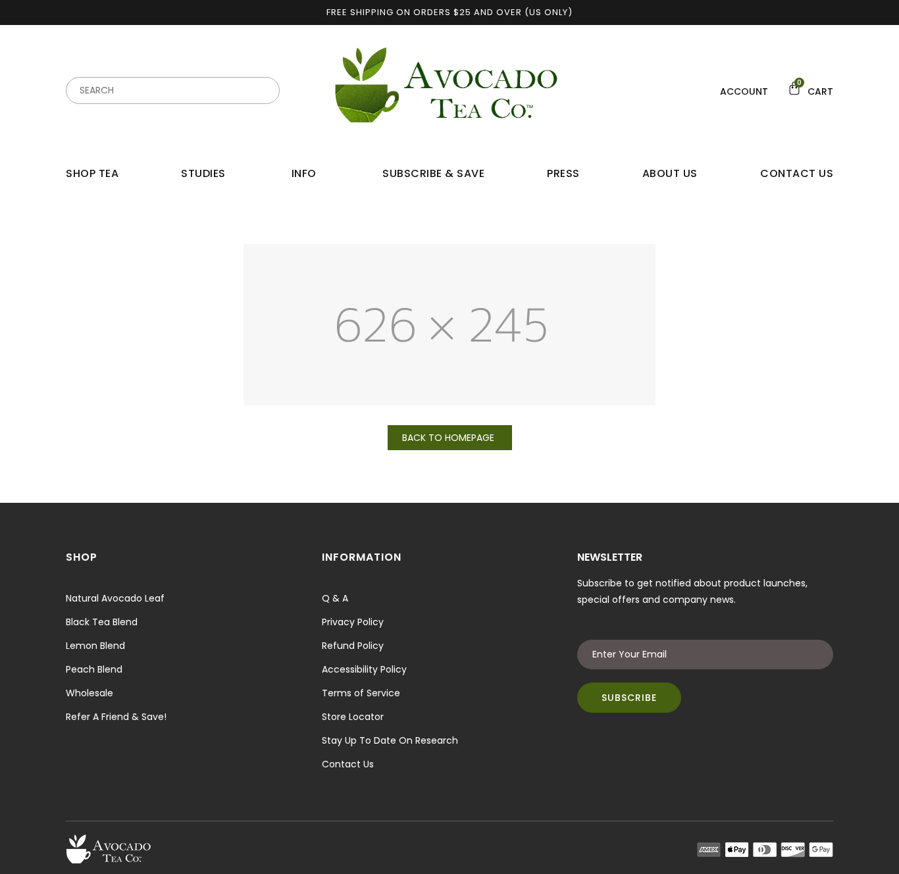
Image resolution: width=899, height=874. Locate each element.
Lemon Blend (95, 645)
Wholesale (89, 693)
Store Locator (353, 716)
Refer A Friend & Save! (116, 716)
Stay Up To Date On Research (390, 740)
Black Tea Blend (102, 622)
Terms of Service (361, 693)
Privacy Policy (353, 622)
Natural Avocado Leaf (115, 598)
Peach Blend (94, 669)
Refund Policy (353, 645)
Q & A (335, 598)
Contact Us (348, 764)
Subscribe (629, 697)
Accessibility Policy (364, 669)
